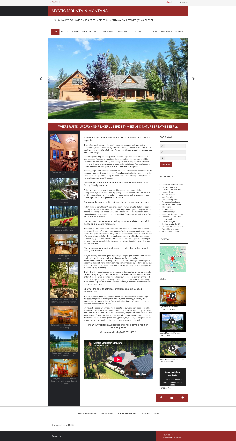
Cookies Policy (57, 436)
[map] (173, 259)
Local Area (123, 32)
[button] (173, 146)
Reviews (75, 32)
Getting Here (140, 32)
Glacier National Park (128, 413)
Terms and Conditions (87, 413)
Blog (157, 413)
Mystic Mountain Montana (80, 11)
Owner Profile (108, 32)
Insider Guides (107, 413)
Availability (166, 32)
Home (55, 32)
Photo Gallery (89, 32)
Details (64, 32)
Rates (154, 32)
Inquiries (179, 32)
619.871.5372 (55, 2)
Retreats (146, 413)
